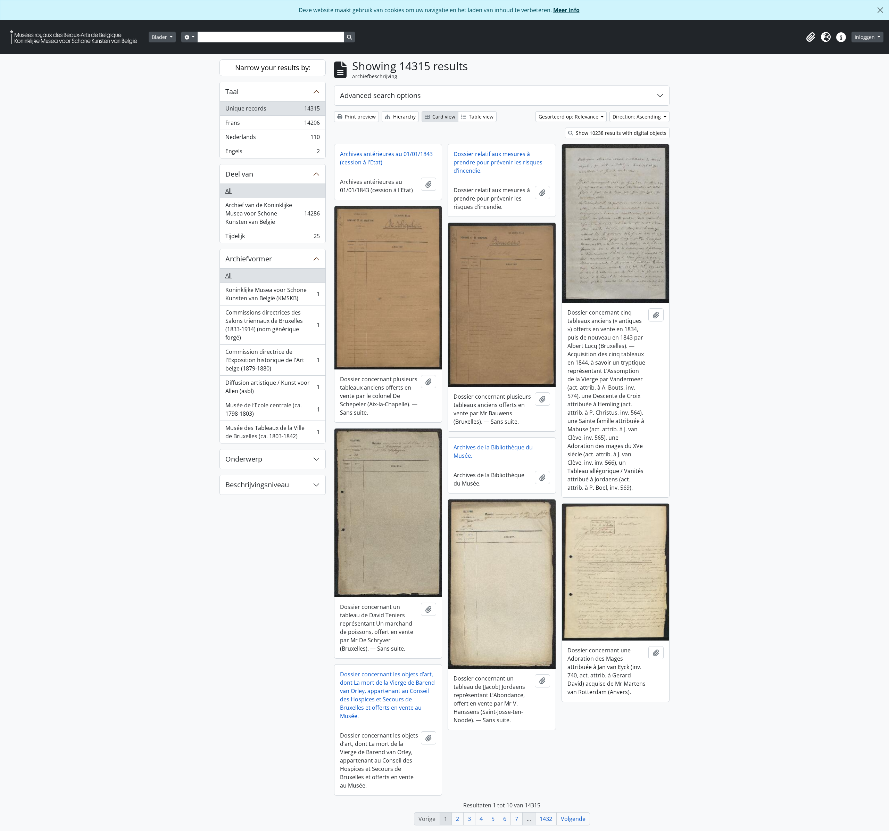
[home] (76, 37)
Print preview (359, 116)
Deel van (239, 174)
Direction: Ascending (637, 116)
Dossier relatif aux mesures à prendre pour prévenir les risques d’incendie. (498, 162)
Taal (232, 91)
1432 (546, 819)
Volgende (573, 819)
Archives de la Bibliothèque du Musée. (493, 451)
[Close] (880, 10)
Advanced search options (380, 95)
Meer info (566, 10)
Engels (272, 152)
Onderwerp (243, 459)
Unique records (272, 110)
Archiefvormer (248, 258)
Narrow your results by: (272, 67)
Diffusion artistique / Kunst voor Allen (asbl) (272, 387)
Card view (443, 116)
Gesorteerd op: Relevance (569, 116)
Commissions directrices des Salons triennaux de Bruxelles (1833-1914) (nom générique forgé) (272, 325)
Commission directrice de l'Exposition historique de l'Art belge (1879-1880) (272, 360)
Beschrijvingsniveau (257, 484)
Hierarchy (404, 116)
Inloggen (865, 37)
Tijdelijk (272, 237)
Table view (480, 116)
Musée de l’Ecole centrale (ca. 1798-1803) (272, 409)
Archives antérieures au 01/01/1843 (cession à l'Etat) (386, 158)
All (228, 191)
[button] (810, 37)
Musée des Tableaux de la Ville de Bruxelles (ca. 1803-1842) (272, 432)
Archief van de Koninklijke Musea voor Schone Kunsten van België (272, 213)
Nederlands (272, 138)
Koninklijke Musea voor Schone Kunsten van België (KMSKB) (272, 294)
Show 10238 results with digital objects (620, 133)
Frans (272, 124)
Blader (160, 37)
